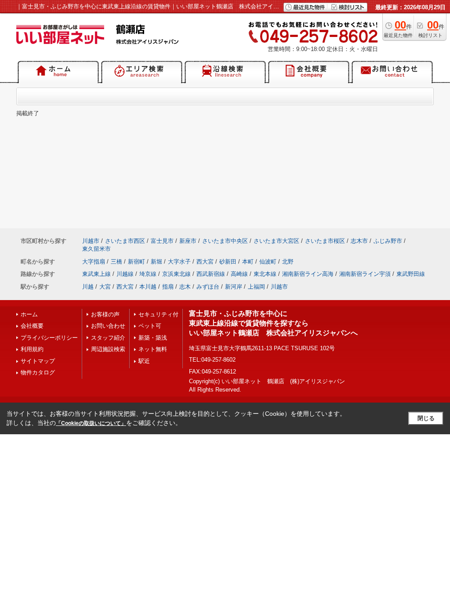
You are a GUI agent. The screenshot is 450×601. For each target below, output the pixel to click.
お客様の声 (105, 314)
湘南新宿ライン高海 (308, 274)
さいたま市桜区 (325, 241)
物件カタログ (38, 372)
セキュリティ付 (158, 314)
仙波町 (267, 261)
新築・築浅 (152, 337)
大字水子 (179, 261)
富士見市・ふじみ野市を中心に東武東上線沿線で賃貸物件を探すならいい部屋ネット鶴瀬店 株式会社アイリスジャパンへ (273, 323)
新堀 (156, 261)
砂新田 (227, 261)
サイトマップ (38, 361)
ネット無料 (152, 349)
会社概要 (32, 325)
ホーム (29, 314)
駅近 (144, 361)
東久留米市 (96, 249)
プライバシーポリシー (49, 337)
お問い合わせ (108, 325)
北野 (288, 261)
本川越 (147, 286)
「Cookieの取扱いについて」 (91, 423)
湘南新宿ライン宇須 (365, 274)
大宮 (105, 286)
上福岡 (256, 286)
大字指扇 (93, 261)
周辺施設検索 (108, 349)
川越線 (125, 274)
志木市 (359, 241)
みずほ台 (207, 286)
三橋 (116, 261)
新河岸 (233, 286)
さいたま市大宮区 (276, 241)
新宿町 (136, 261)
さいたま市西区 (125, 241)
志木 (185, 286)
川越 (88, 286)
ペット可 (149, 325)
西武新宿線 (210, 274)
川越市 (90, 241)
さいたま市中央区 (225, 241)
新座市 (187, 241)
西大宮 (205, 261)
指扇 (168, 286)
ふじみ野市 (388, 241)
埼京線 (147, 274)
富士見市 (162, 241)
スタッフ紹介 (108, 337)
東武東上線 (96, 274)
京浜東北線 (176, 274)
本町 (248, 261)
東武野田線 (410, 274)
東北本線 (265, 274)
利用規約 (32, 349)
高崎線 (239, 274)
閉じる (426, 418)
